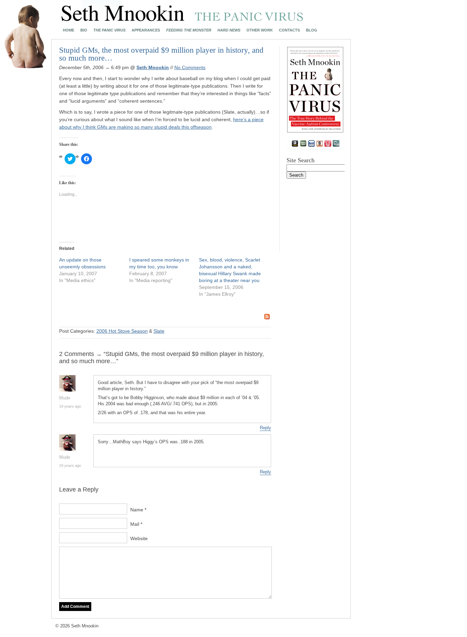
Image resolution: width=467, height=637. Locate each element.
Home (68, 30)
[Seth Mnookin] (182, 19)
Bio (83, 30)
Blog (311, 30)
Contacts (289, 30)
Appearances (146, 30)
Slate (159, 331)
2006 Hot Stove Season (122, 331)
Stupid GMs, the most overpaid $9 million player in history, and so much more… (161, 54)
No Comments (189, 67)
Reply (265, 427)
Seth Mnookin (152, 67)
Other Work (259, 30)
